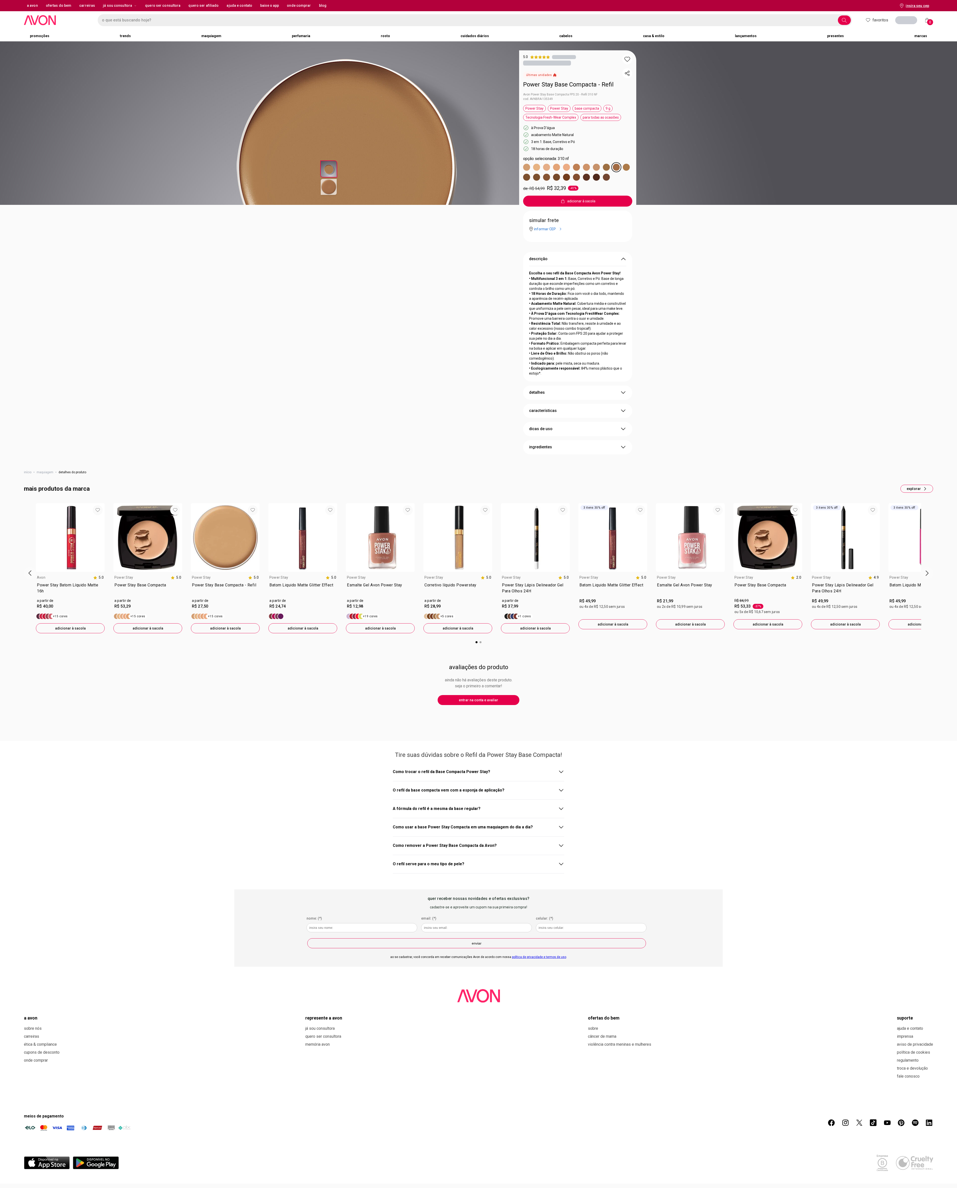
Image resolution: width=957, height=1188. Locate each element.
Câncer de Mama (602, 1036)
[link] (70, 589)
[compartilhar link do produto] (627, 73)
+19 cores (370, 616)
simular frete (544, 220)
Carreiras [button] (87, 5)
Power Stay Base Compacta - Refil (568, 84)
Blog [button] (322, 5)
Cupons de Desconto (42, 1052)
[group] (70, 568)
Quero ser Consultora (323, 1036)
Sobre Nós (33, 1028)
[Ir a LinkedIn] (929, 1123)
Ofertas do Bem (604, 1018)
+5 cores (446, 616)
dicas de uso (541, 428)
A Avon (30, 1018)
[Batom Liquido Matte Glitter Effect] (276, 616)
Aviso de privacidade (915, 1044)
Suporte (905, 1018)
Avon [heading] (41, 577)
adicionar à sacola (70, 628)
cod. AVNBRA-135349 (538, 99)
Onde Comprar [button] (299, 5)
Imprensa (905, 1036)
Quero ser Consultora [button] (162, 5)
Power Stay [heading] (123, 577)
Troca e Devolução (912, 1068)
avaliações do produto (478, 667)
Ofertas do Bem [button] (59, 5)
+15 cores (60, 616)
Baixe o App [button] (269, 5)
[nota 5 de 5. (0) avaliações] (564, 57)
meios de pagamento (44, 1116)
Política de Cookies (913, 1052)
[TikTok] (873, 1123)
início (27, 472)
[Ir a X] (859, 1123)
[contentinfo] (98, 577)
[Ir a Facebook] (831, 1123)
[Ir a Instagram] (845, 1123)
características (543, 410)
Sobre (593, 1028)
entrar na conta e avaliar (478, 700)
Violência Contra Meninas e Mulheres (619, 1044)
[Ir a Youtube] (887, 1123)
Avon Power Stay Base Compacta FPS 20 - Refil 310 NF (560, 94)
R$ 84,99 (741, 601)
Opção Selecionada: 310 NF (546, 158)
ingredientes (540, 447)
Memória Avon (317, 1044)
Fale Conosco (908, 1076)
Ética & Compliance (40, 1044)
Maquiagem (45, 472)
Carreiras (31, 1036)
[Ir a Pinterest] (901, 1123)
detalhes (537, 392)
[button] (627, 59)
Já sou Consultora (117, 5)
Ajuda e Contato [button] (239, 5)
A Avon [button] (32, 5)
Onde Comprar (36, 1060)
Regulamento (908, 1060)
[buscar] (844, 20)
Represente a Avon (323, 1018)
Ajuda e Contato (910, 1028)
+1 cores (524, 616)
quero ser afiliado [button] (203, 5)
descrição (538, 258)
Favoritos (880, 20)
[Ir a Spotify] (915, 1123)
